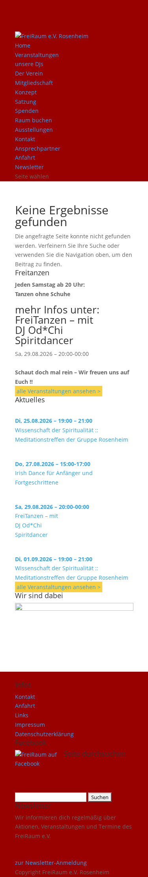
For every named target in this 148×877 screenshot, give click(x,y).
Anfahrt (25, 157)
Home (22, 45)
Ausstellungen (34, 129)
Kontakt (25, 139)
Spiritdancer (44, 340)
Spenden (27, 110)
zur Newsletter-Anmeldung (51, 862)
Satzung (25, 101)
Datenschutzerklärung (44, 734)
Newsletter (29, 167)
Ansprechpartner (37, 148)
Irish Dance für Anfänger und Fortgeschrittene (54, 473)
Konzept (26, 92)
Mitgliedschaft (34, 83)
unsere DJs (29, 64)
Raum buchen (33, 120)
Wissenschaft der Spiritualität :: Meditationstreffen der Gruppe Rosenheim (71, 430)
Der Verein (29, 73)
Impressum (30, 724)
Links (21, 715)
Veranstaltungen (37, 55)
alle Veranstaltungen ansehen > (59, 391)
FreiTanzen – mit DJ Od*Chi (54, 325)
